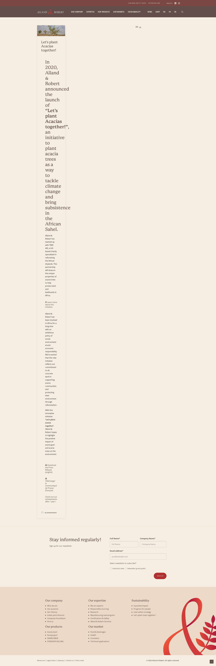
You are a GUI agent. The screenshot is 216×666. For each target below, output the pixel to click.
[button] (183, 11)
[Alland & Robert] (50, 11)
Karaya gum (52, 635)
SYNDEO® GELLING (55, 641)
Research (94, 612)
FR (170, 12)
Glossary (60, 660)
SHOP (158, 12)
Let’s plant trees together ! (145, 615)
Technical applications (99, 641)
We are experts (96, 606)
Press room (79, 660)
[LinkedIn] (175, 3)
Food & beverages (98, 632)
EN (164, 12)
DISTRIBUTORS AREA (154, 3)
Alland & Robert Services (100, 621)
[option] (140, 27)
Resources (41, 660)
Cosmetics (94, 638)
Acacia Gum (52, 632)
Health (93, 635)
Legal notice (51, 660)
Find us (50, 621)
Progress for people (142, 609)
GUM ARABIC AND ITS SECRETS (137, 3)
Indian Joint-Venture (55, 615)
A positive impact (141, 606)
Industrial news (118, 568)
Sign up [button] (160, 576)
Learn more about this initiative (51, 304)
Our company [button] (77, 12)
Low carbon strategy (142, 612)
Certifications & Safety (99, 618)
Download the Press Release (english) (50, 468)
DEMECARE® (52, 638)
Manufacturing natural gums (102, 615)
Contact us (70, 660)
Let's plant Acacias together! (49, 46)
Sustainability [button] (134, 12)
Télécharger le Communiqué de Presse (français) (51, 486)
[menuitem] (137, 3)
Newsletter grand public (136, 568)
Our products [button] (104, 12)
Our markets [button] (118, 12)
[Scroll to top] (212, 661)
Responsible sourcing (99, 609)
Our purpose (52, 609)
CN (175, 12)
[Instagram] (179, 3)
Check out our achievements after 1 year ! (51, 499)
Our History (52, 612)
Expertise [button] (90, 12)
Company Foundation (56, 618)
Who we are (52, 606)
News (150, 12)
